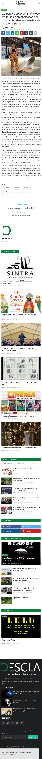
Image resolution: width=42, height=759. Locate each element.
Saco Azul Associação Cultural (21, 191)
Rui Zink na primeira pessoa (21, 215)
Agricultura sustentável (20, 598)
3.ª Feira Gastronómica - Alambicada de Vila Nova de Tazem (26, 470)
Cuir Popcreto (6, 191)
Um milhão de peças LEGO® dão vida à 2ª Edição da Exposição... (26, 579)
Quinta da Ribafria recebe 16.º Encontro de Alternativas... (16, 282)
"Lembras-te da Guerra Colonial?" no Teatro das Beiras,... (25, 489)
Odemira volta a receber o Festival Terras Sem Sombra (26, 479)
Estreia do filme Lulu (10, 640)
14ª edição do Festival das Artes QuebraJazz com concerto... (23, 589)
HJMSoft (34, 747)
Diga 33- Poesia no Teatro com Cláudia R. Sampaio (25, 701)
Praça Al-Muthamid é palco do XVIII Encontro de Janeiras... (18, 316)
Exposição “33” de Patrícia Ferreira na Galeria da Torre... (18, 383)
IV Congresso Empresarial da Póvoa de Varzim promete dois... (26, 499)
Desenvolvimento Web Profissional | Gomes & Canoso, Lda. (24, 570)
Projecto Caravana (7, 195)
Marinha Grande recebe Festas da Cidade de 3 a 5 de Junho (26, 692)
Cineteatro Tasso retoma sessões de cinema (17, 416)
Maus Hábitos (6, 187)
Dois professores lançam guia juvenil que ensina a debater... (26, 508)
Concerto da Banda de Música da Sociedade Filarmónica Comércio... (17, 350)
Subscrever (33, 737)
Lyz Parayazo (27, 187)
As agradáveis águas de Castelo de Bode (21, 208)
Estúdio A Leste (17, 187)
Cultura (4, 9)
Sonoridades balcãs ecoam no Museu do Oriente (19, 448)
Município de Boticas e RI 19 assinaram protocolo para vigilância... (24, 710)
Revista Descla (9, 27)
